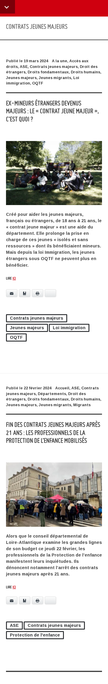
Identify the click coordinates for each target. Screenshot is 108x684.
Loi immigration (69, 327)
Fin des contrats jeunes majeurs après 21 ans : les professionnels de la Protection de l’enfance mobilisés (53, 432)
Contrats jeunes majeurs (54, 67)
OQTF (37, 83)
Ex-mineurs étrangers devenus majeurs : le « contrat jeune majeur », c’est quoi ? (52, 111)
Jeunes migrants (55, 78)
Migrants (82, 405)
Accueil (62, 388)
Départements (52, 394)
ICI (14, 278)
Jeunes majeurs (21, 78)
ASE (24, 67)
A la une (59, 61)
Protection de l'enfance (35, 635)
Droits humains (85, 72)
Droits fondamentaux (48, 72)
